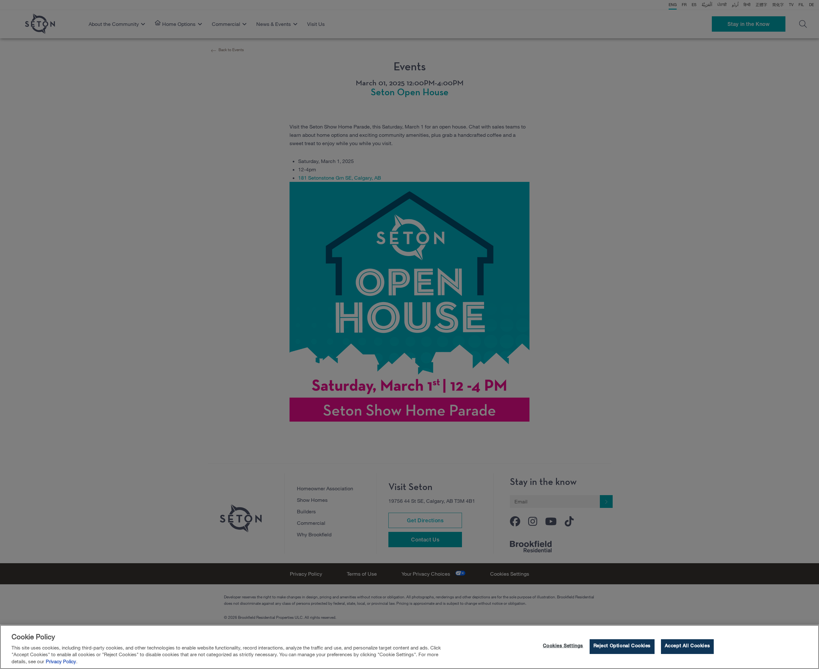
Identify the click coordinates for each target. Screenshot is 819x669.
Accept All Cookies (687, 646)
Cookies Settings (563, 646)
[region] (409, 647)
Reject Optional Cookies (622, 646)
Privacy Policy (61, 662)
